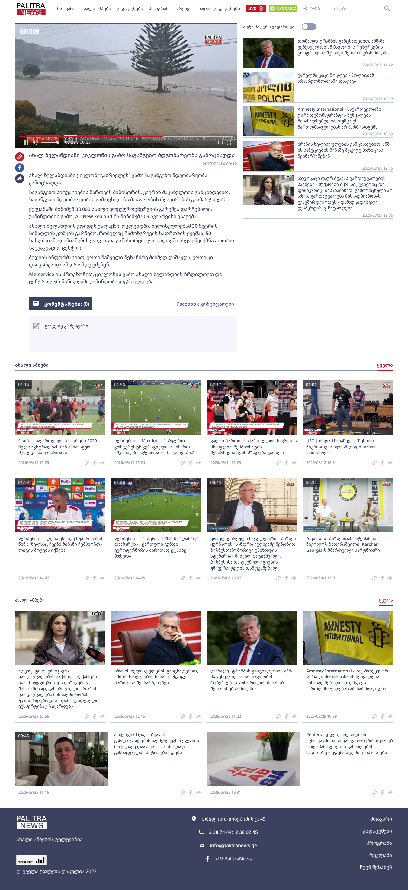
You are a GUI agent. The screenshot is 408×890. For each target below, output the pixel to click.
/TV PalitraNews (234, 858)
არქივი (184, 8)
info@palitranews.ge (233, 845)
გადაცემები (130, 8)
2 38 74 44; (221, 832)
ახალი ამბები (96, 8)
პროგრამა (160, 8)
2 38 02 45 (246, 832)
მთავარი (66, 8)
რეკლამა (380, 855)
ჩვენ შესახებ (376, 867)
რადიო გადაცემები (219, 8)
